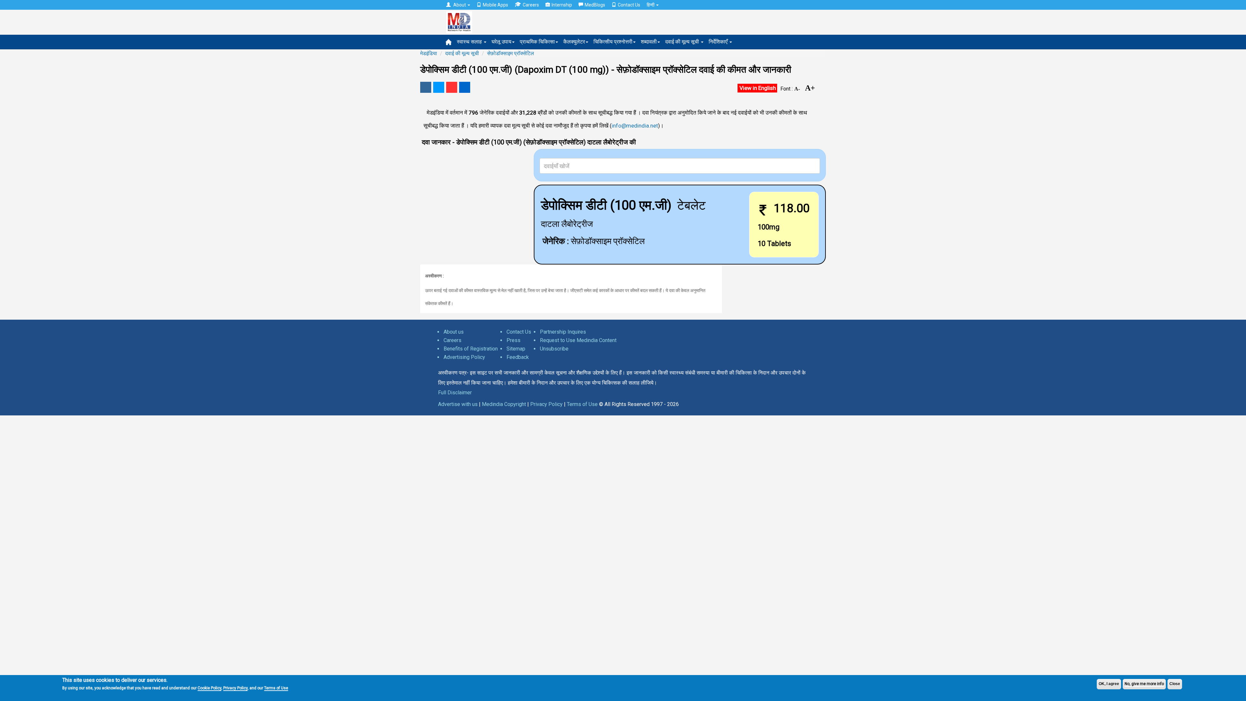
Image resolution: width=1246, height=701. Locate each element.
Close (1174, 684)
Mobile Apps (495, 4)
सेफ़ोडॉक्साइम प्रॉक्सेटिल (510, 53)
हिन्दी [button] (651, 4)
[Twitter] (438, 87)
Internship (562, 4)
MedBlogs (595, 4)
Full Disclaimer (455, 392)
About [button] (459, 4)
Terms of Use (276, 688)
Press (513, 340)
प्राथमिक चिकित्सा (537, 42)
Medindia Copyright (504, 404)
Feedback (518, 357)
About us (454, 332)
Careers (531, 4)
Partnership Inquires (563, 332)
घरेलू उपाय (501, 42)
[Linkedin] (464, 87)
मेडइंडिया (428, 53)
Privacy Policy (235, 688)
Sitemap (516, 349)
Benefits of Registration (471, 349)
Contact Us (629, 4)
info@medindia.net (635, 125)
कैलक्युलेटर (574, 42)
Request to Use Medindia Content (578, 340)
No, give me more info (1144, 684)
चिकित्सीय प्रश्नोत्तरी (612, 42)
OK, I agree (1109, 684)
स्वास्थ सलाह (470, 42)
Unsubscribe (554, 349)
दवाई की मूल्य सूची (682, 42)
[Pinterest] (451, 87)
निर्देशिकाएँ (719, 42)
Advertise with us (458, 404)
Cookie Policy (209, 688)
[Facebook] (425, 87)
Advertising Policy (464, 357)
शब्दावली (649, 42)
